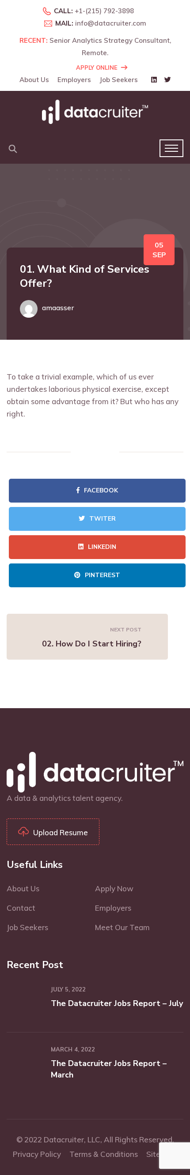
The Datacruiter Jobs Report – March (109, 1069)
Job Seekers (118, 79)
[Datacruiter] (95, 111)
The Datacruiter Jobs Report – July (117, 1003)
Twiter (102, 518)
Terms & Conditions (103, 1154)
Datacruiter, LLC (72, 1139)
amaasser (58, 307)
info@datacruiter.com (110, 23)
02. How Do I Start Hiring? (91, 643)
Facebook (101, 490)
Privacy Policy (37, 1154)
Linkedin (102, 547)
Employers (74, 79)
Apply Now (114, 888)
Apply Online (97, 67)
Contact (21, 907)
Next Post (125, 629)
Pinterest (102, 575)
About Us (34, 79)
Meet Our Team (122, 927)
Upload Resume (60, 832)
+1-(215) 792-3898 (104, 11)
